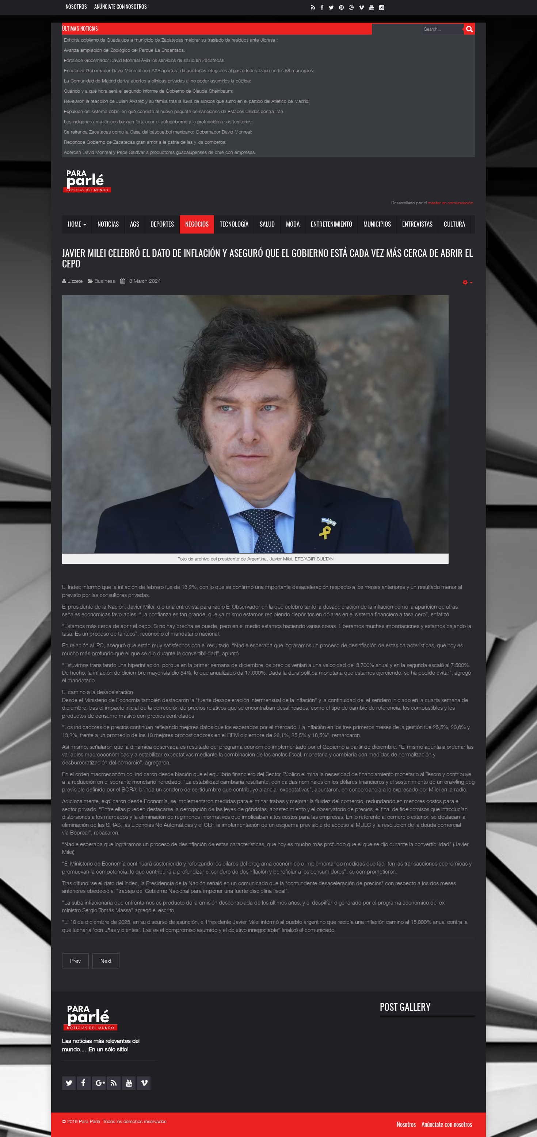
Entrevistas (417, 224)
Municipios (377, 224)
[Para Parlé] (87, 181)
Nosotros (76, 7)
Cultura (454, 224)
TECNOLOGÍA (234, 224)
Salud (267, 224)
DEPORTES (162, 224)
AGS (134, 224)
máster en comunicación (450, 202)
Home (75, 224)
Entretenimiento (331, 224)
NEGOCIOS (197, 224)
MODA (293, 224)
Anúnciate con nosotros (120, 7)
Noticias (108, 224)
